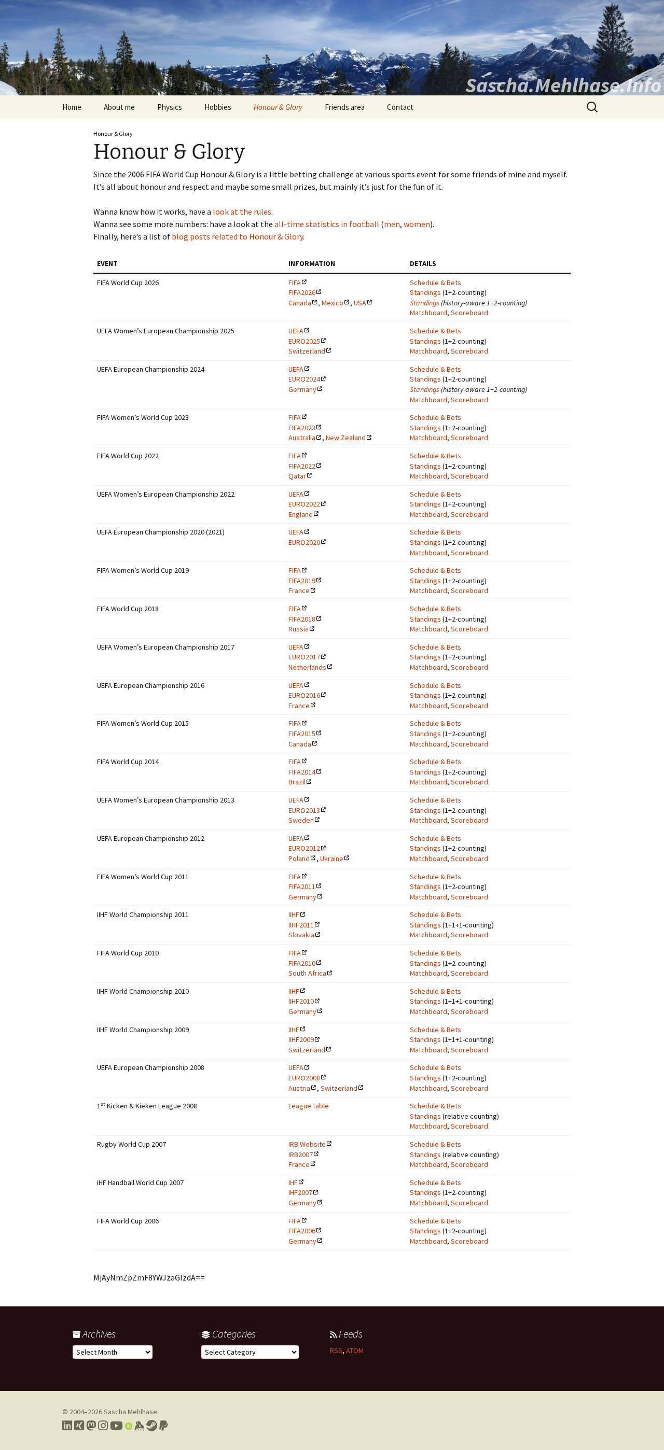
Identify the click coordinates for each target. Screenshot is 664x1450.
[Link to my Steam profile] (151, 1425)
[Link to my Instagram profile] (103, 1425)
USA (360, 302)
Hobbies (217, 107)
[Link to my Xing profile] (79, 1425)
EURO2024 (304, 379)
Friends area (345, 107)
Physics (169, 107)
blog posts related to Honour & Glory (237, 236)
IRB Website (307, 1144)
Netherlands (307, 667)
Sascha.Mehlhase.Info (563, 85)
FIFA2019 (301, 580)
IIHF (293, 914)
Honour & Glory (278, 107)
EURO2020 (304, 542)
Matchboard (428, 312)
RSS (336, 1350)
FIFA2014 (301, 772)
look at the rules (242, 211)
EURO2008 (304, 1077)
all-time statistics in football (326, 224)
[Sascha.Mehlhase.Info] (332, 47)
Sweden (301, 820)
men (392, 224)
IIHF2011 (301, 925)
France (299, 590)
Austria (299, 1088)
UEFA (295, 330)
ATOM (355, 1350)
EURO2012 (304, 848)
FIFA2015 (301, 733)
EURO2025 (304, 341)
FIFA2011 (301, 886)
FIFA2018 (301, 619)
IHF (293, 1182)
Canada (299, 302)
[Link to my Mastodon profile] (91, 1425)
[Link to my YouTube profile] (116, 1425)
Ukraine (331, 858)
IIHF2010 (301, 1001)
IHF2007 (300, 1192)
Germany (302, 389)
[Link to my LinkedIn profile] (67, 1425)
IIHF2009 (301, 1039)
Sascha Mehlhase (130, 1411)
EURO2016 (304, 695)
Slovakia (301, 934)
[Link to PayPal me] (163, 1425)
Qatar (297, 476)
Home (71, 107)
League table (308, 1105)
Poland (299, 858)
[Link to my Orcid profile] (128, 1425)
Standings (425, 292)
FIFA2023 (301, 427)
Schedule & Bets (435, 282)
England (300, 514)
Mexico (332, 302)
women (417, 224)
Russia (298, 629)
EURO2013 (304, 810)
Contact (400, 107)
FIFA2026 (301, 292)
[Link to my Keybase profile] (139, 1425)
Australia (301, 437)
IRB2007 (300, 1154)
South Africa (307, 973)
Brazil (297, 781)
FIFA (294, 282)
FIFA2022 (301, 466)
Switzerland (306, 351)
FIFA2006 (301, 1230)
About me (119, 107)
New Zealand (346, 437)
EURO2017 (304, 656)
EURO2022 (304, 504)
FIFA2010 (301, 963)
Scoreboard (469, 312)
